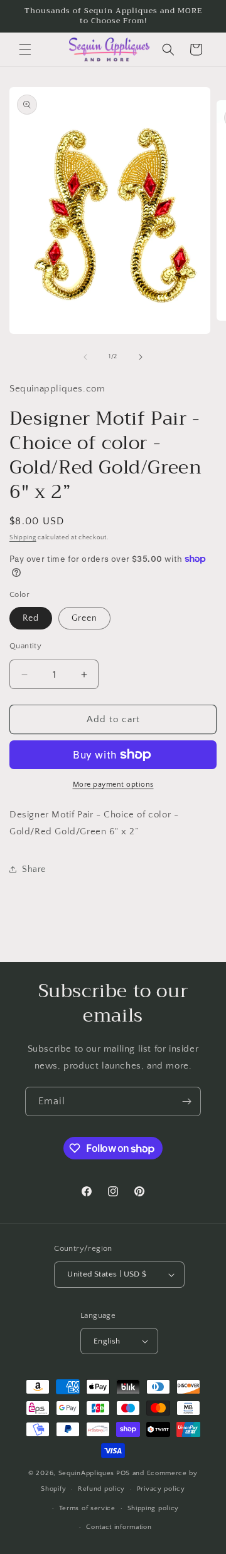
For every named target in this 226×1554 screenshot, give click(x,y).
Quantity (25, 645)
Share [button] (34, 869)
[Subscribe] (186, 1101)
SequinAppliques (86, 1473)
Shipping (22, 537)
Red (31, 618)
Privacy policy (161, 1489)
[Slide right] (140, 357)
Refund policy (101, 1489)
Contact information (118, 1527)
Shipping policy (153, 1508)
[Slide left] (85, 357)
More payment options (113, 784)
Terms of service (87, 1508)
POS (123, 1473)
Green (84, 618)
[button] (25, 49)
